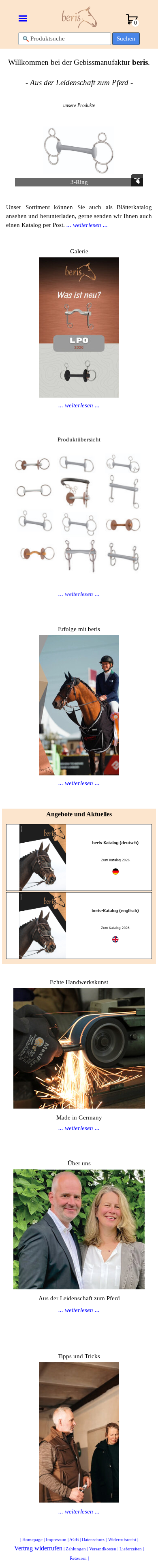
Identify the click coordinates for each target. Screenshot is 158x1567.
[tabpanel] (79, 72)
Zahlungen (76, 1549)
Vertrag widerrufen (38, 1548)
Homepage (32, 1539)
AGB (74, 1539)
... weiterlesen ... (79, 405)
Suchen (126, 38)
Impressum (56, 1539)
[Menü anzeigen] (23, 18)
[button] (80, 152)
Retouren (78, 1558)
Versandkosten (102, 1549)
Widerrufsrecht (122, 1539)
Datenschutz (93, 1539)
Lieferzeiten (131, 1549)
